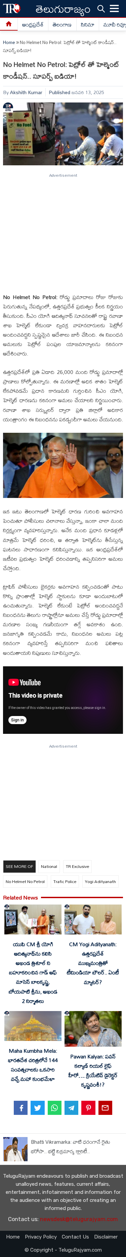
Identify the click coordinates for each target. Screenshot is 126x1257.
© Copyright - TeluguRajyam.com (63, 1250)
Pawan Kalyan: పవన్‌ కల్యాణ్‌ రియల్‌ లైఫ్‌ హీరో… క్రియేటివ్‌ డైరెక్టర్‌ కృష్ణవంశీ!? (93, 1070)
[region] (63, 230)
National (49, 866)
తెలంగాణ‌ (62, 24)
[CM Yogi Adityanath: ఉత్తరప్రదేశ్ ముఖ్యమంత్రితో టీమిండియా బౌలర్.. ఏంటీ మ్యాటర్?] (93, 921)
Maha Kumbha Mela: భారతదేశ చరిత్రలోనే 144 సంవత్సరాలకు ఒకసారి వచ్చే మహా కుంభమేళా (33, 1064)
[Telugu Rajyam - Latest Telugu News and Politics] (11, 8)
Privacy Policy (41, 1237)
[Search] (101, 8)
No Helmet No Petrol (25, 881)
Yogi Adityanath (100, 881)
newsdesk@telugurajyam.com (79, 1219)
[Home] (9, 24)
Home (9, 42)
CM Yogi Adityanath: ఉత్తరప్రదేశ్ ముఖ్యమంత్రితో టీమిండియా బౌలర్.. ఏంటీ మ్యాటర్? (93, 963)
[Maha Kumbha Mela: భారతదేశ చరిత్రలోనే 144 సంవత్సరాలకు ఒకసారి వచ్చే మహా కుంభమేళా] (32, 1027)
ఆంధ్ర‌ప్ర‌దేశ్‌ (33, 24)
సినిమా (87, 24)
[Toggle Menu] (114, 8)
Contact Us (75, 1237)
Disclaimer (106, 1237)
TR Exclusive (77, 866)
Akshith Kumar (26, 92)
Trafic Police (64, 881)
